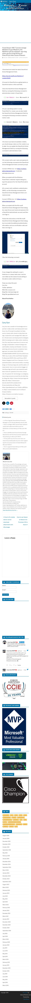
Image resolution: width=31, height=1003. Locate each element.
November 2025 (6, 844)
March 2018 (5, 985)
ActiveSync (16, 819)
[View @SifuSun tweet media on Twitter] (18, 661)
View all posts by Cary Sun (10, 510)
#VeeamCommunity (11, 660)
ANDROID (5, 826)
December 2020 (6, 922)
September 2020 (7, 930)
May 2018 (5, 979)
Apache (11, 826)
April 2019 (5, 956)
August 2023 (6, 884)
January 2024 (6, 873)
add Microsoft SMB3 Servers (9, 824)
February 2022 (6, 907)
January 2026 (6, 838)
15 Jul (25, 650)
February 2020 (6, 942)
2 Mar (25, 669)
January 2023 (6, 893)
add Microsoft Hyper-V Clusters (14, 821)
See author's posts (10, 398)
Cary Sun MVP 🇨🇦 (12, 650)
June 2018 (5, 976)
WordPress (26, 999)
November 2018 (6, 968)
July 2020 (5, 933)
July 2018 (5, 973)
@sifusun (20, 650)
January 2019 (6, 965)
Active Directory (21, 817)
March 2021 (5, 916)
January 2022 (6, 910)
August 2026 (6, 835)
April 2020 (5, 936)
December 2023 (6, 876)
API (16, 826)
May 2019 (5, 953)
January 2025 (6, 858)
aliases (25, 824)
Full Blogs (6, 412)
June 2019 (5, 950)
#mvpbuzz (9, 659)
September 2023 (7, 881)
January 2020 (6, 945)
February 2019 (6, 962)
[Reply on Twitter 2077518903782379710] (7, 665)
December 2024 (7, 861)
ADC (25, 819)
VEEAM (11, 412)
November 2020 (6, 924)
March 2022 (6, 904)
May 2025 (5, 852)
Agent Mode (19, 824)
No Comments (24, 57)
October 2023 (6, 878)
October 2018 (6, 971)
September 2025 (7, 850)
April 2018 (5, 982)
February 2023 (6, 890)
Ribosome (25, 992)
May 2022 (5, 899)
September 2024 (7, 867)
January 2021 (6, 919)
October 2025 (6, 847)
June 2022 (5, 896)
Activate (14, 817)
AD (21, 819)
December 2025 (6, 841)
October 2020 (6, 927)
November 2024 (7, 864)
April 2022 (5, 901)
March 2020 (6, 939)
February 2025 (6, 855)
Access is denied (7, 817)
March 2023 (6, 887)
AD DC (5, 821)
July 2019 (5, 948)
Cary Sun (5, 57)
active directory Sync (7, 819)
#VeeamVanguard (16, 659)
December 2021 (6, 913)
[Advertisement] (15, 26)
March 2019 (5, 959)
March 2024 (6, 870)
